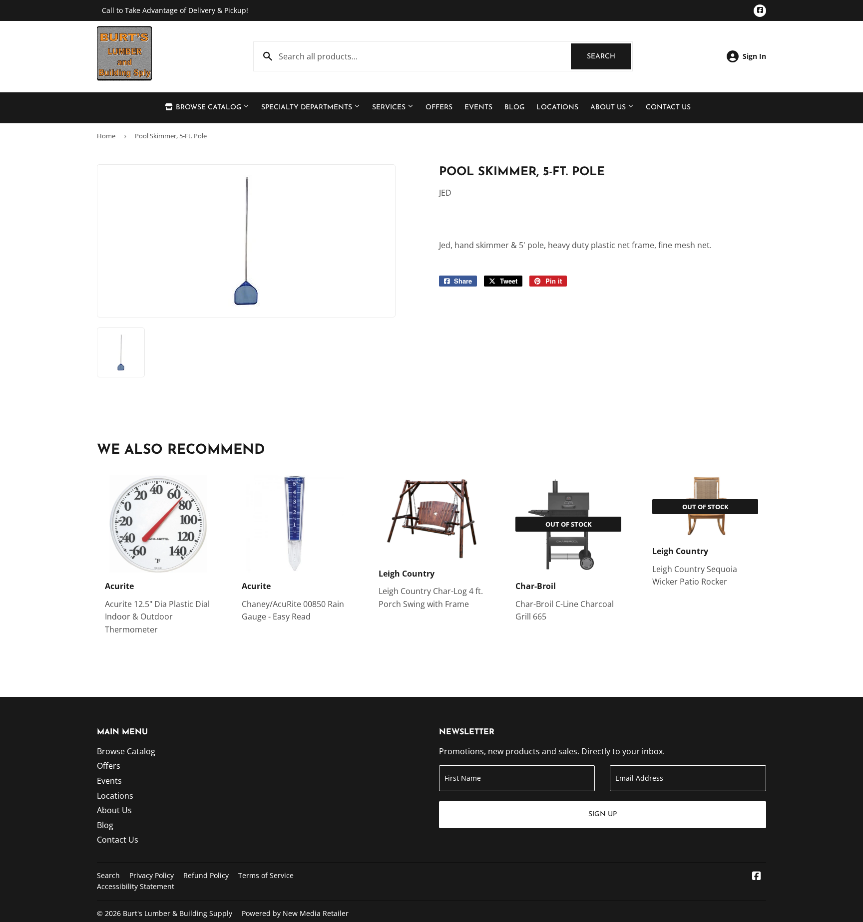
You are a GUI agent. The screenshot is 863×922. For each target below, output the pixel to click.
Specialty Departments (307, 107)
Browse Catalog (208, 107)
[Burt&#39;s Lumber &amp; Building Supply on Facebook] (756, 876)
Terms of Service (266, 875)
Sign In (754, 56)
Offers (439, 107)
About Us (609, 107)
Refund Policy (206, 875)
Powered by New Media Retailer (295, 913)
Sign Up (602, 814)
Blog (514, 107)
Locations (557, 107)
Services (390, 107)
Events (478, 107)
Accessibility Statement (135, 886)
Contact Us (668, 107)
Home (106, 135)
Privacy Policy (151, 875)
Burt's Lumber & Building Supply (177, 913)
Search (609, 56)
